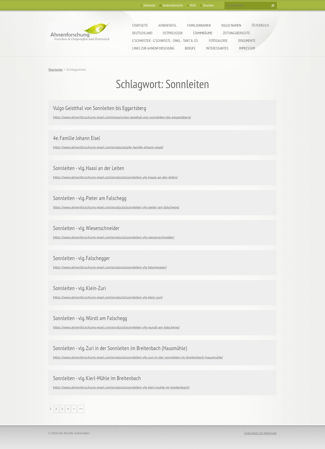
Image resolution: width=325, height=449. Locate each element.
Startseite (140, 25)
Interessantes (217, 48)
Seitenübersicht (172, 5)
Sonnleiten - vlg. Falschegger (81, 258)
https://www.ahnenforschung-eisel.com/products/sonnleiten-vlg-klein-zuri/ (108, 297)
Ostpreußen (172, 32)
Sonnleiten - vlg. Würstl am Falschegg (90, 318)
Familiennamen (199, 25)
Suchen (272, 5)
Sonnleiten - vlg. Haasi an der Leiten (88, 168)
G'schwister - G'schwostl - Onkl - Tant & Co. (165, 40)
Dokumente (247, 40)
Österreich (260, 25)
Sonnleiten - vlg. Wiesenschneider (86, 228)
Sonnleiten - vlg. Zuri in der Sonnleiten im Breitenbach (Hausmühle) (120, 348)
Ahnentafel (167, 25)
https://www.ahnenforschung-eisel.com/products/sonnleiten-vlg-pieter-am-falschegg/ (116, 207)
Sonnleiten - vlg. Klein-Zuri (79, 288)
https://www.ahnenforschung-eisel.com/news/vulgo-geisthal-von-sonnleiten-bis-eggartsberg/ (122, 117)
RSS (193, 5)
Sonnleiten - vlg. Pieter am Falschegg (89, 198)
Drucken (208, 5)
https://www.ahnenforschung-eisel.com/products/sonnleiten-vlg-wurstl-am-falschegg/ (116, 327)
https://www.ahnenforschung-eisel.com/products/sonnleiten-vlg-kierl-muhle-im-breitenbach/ (121, 387)
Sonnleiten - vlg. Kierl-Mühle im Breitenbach (97, 378)
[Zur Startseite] (79, 34)
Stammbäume (202, 32)
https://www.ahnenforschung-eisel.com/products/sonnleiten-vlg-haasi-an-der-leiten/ (115, 177)
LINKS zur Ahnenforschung (153, 48)
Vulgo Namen (231, 25)
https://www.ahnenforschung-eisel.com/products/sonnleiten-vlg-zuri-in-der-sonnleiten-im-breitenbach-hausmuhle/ (138, 357)
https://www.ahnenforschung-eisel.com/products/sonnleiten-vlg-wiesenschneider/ (113, 237)
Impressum (247, 48)
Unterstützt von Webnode (260, 433)
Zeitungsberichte (236, 32)
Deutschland (142, 32)
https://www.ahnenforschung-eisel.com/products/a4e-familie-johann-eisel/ (108, 147)
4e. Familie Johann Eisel (76, 138)
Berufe (190, 48)
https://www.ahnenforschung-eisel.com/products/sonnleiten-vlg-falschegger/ (110, 267)
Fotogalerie (218, 40)
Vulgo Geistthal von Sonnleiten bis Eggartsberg (99, 108)
